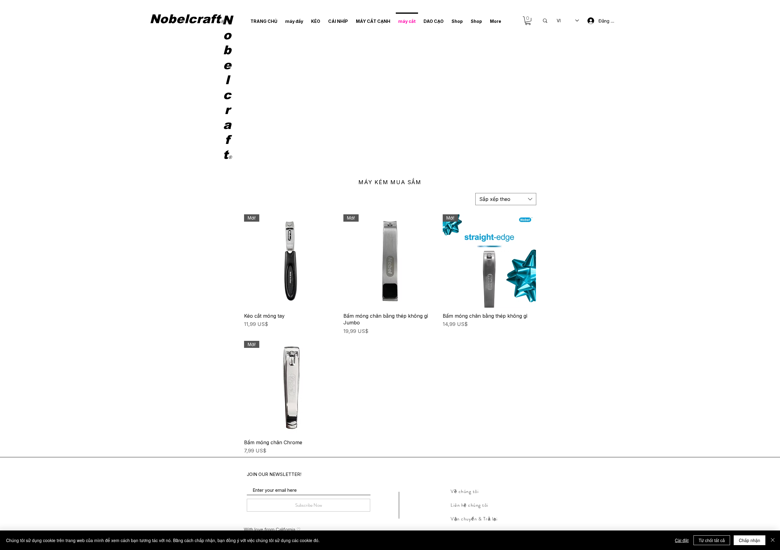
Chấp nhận (749, 540)
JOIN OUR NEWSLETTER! (274, 474)
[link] (528, 20)
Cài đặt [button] (682, 540)
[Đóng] (772, 540)
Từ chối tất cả (712, 540)
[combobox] (505, 199)
